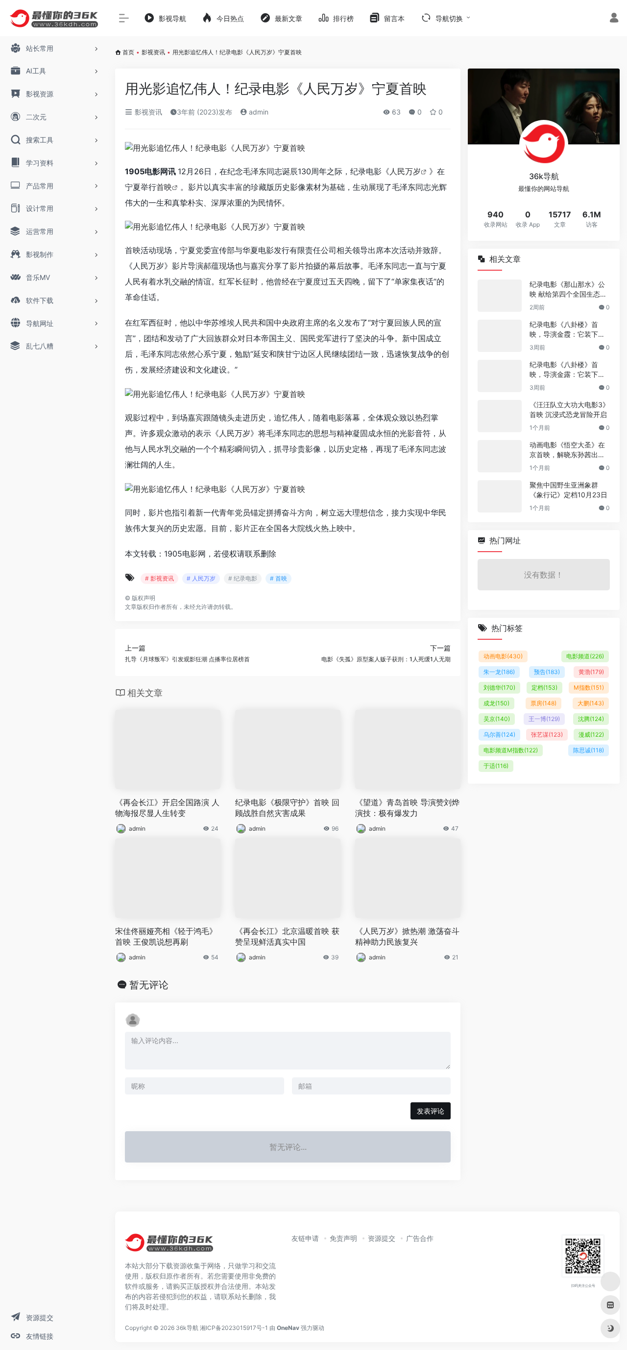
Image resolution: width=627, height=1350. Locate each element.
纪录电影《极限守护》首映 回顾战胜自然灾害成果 (287, 807)
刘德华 (499, 687)
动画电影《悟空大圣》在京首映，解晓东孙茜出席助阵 (567, 450)
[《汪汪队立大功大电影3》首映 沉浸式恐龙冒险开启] (500, 416)
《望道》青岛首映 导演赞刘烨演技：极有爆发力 (407, 807)
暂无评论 (149, 985)
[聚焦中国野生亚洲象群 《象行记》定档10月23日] (500, 496)
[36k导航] (169, 1246)
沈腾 (591, 718)
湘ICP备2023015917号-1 (234, 1327)
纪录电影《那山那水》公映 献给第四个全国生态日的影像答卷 (568, 289)
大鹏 (591, 703)
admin (257, 112)
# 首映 (278, 578)
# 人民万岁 (201, 578)
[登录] (614, 19)
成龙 (496, 703)
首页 (128, 52)
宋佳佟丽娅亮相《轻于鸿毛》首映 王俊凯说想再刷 (166, 936)
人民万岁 (405, 171)
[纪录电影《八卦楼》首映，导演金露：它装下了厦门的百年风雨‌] (500, 376)
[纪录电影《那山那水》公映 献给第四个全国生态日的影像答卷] (500, 295)
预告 (547, 671)
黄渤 (591, 671)
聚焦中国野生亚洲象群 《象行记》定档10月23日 (568, 490)
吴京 (496, 718)
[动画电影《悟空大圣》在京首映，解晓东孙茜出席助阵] (500, 456)
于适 (495, 765)
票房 (543, 703)
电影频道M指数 (510, 750)
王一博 (544, 718)
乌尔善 (499, 734)
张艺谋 (547, 734)
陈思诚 (588, 750)
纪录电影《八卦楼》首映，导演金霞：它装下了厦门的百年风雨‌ (567, 329)
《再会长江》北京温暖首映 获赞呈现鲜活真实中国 (287, 936)
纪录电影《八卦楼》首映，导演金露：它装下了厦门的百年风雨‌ (567, 369)
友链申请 (305, 1238)
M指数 (589, 687)
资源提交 (381, 1238)
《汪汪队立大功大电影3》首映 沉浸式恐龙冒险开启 (569, 409)
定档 (544, 687)
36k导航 (187, 1327)
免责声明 (343, 1238)
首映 (164, 187)
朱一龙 (499, 671)
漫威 (591, 734)
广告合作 (420, 1238)
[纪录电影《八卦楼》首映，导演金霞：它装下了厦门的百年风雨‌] (500, 336)
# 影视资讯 (159, 578)
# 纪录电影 (242, 578)
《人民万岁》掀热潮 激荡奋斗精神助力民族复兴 (407, 936)
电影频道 (585, 656)
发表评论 (430, 1111)
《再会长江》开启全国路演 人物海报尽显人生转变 (167, 807)
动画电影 (503, 656)
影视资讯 (153, 52)
